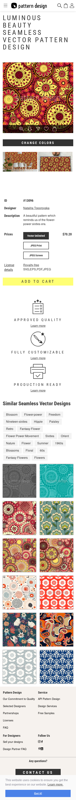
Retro (9, 429)
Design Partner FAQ (14, 749)
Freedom (54, 414)
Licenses (8, 720)
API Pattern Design (49, 699)
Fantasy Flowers (17, 457)
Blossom (12, 414)
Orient (65, 436)
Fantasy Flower (30, 429)
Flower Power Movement (22, 436)
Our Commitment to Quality (19, 699)
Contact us (38, 772)
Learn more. (55, 784)
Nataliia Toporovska (36, 208)
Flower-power (33, 414)
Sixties (49, 436)
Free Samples (46, 713)
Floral (29, 450)
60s (42, 450)
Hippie (38, 421)
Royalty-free (31, 265)
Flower (26, 443)
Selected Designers (14, 706)
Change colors (38, 143)
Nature (10, 443)
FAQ (5, 727)
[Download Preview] (29, 129)
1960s (59, 443)
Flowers (39, 457)
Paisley (54, 421)
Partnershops (11, 713)
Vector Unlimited (36, 235)
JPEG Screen (36, 255)
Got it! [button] (38, 793)
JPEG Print (36, 245)
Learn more (38, 325)
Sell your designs (13, 742)
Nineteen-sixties (16, 421)
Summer (42, 443)
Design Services (47, 706)
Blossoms (12, 450)
